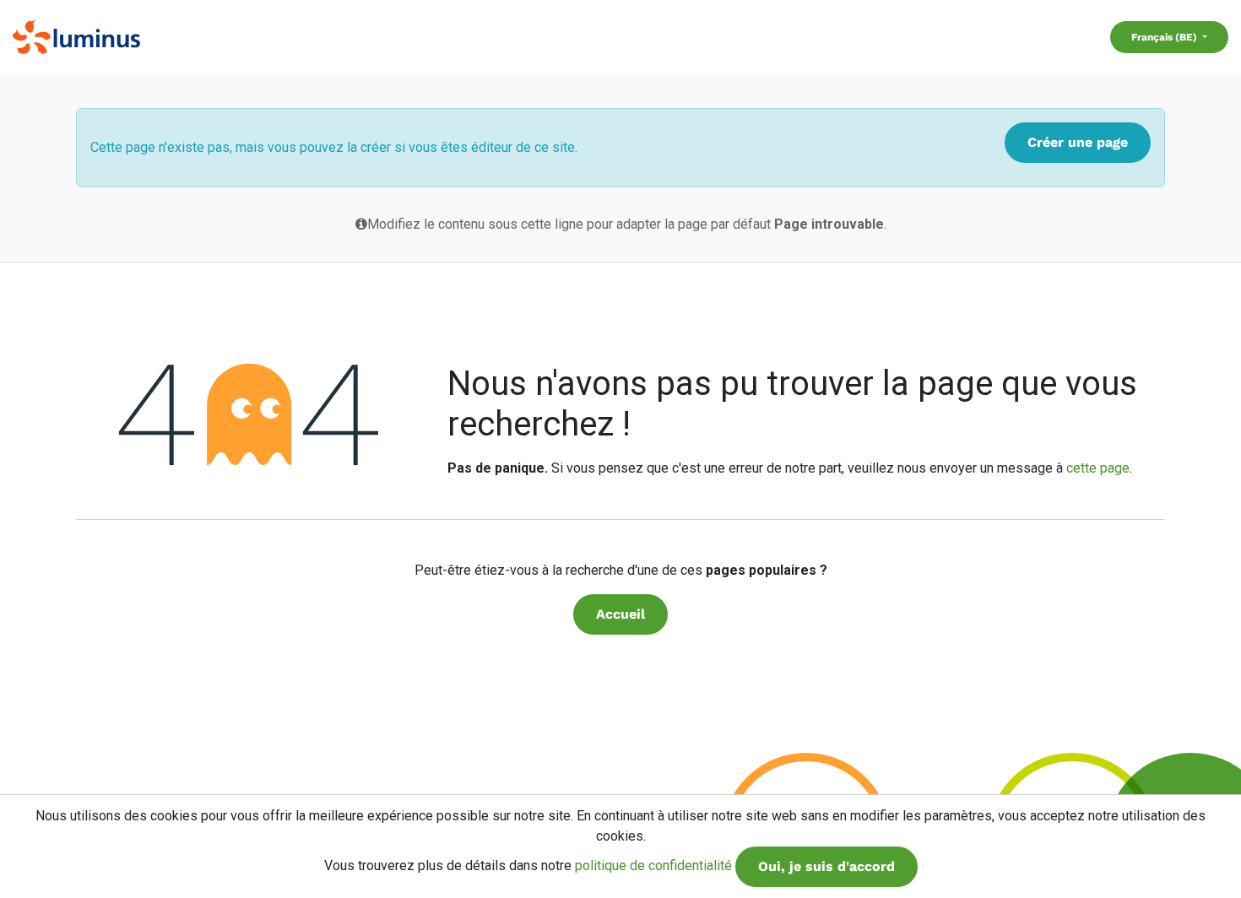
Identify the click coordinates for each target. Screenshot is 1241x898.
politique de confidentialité (653, 865)
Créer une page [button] (1077, 142)
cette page (1098, 468)
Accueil (620, 614)
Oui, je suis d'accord (826, 866)
